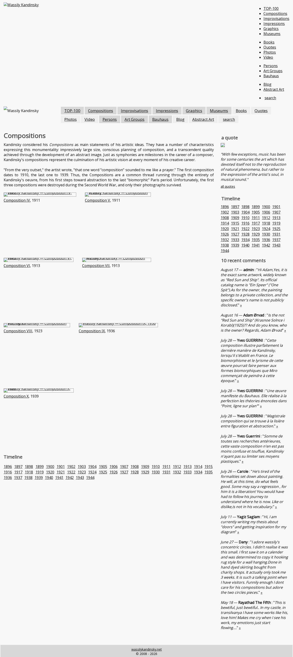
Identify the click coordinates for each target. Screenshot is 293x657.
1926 (113, 472)
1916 (8, 472)
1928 (134, 472)
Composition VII (96, 265)
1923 (82, 472)
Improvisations (276, 18)
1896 (8, 466)
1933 (187, 472)
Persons (270, 65)
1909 (145, 466)
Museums (271, 33)
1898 (29, 466)
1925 (103, 472)
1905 (103, 466)
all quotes (228, 186)
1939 (39, 477)
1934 (198, 472)
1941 (59, 477)
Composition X (16, 396)
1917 (18, 472)
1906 (113, 466)
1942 (69, 477)
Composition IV (17, 200)
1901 (61, 466)
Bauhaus (271, 75)
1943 (80, 477)
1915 (208, 466)
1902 (71, 466)
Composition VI (17, 265)
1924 (92, 472)
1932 (177, 472)
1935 (208, 472)
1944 (90, 477)
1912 (177, 466)
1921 (61, 472)
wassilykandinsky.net (146, 649)
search (270, 97)
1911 (166, 466)
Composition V (97, 200)
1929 (145, 472)
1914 (198, 466)
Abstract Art (273, 89)
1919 (39, 472)
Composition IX (92, 330)
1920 (50, 472)
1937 (18, 477)
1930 (156, 472)
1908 (134, 466)
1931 (166, 472)
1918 (29, 472)
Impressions (274, 23)
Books (268, 42)
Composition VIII (18, 330)
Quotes (269, 47)
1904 (92, 466)
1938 (28, 477)
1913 (187, 466)
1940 (49, 477)
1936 (8, 477)
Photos (269, 52)
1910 (156, 466)
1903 (82, 466)
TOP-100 (271, 8)
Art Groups (272, 70)
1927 (124, 472)
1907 (124, 466)
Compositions (275, 13)
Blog (267, 84)
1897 (18, 466)
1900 (50, 466)
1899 (39, 466)
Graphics (271, 28)
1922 (71, 472)
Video (268, 57)
